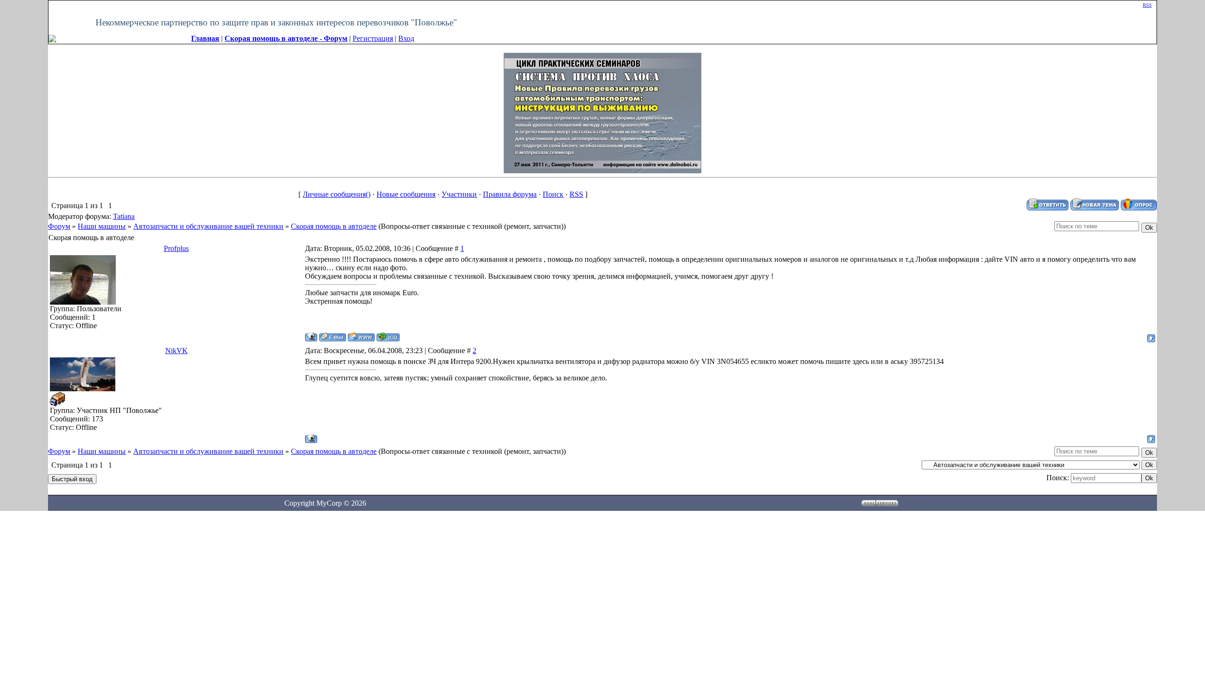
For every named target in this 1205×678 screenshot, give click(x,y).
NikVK (176, 351)
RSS (1147, 5)
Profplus (176, 248)
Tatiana (124, 216)
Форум (59, 226)
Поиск (553, 194)
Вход (406, 38)
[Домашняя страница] (361, 336)
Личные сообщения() (336, 194)
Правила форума (510, 194)
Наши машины (102, 226)
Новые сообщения (406, 194)
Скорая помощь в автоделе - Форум (286, 38)
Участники (459, 194)
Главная (205, 38)
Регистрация (373, 38)
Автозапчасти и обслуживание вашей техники (208, 226)
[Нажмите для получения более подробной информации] (602, 112)
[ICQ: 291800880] (388, 336)
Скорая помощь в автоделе (334, 226)
